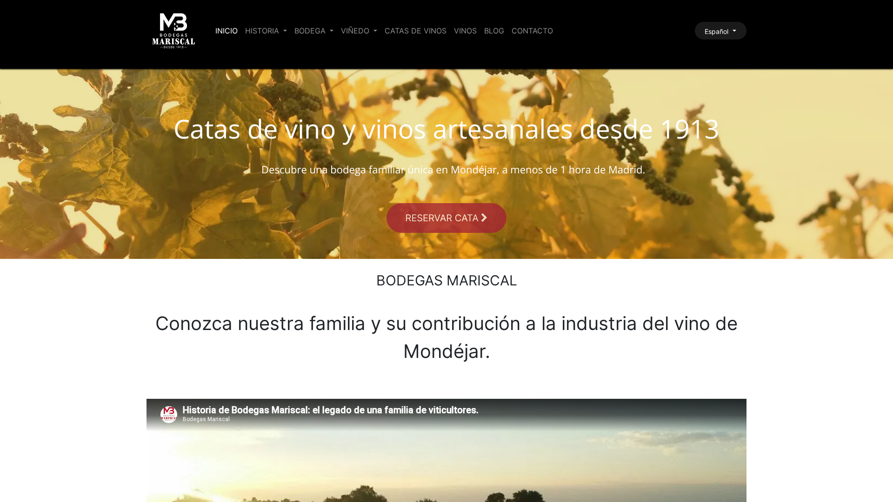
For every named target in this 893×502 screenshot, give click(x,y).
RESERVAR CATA (443, 218)
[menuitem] (226, 30)
